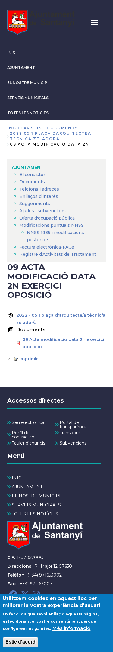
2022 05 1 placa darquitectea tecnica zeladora (50, 136)
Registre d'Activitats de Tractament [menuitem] (57, 254)
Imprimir (28, 358)
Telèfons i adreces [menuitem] (39, 189)
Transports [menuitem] (70, 433)
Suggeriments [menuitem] (34, 203)
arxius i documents (51, 128)
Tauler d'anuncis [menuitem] (28, 443)
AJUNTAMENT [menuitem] (28, 167)
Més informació (71, 628)
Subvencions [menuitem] (73, 443)
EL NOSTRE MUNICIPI (28, 82)
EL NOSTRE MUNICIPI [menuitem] (36, 496)
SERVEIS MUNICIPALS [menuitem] (36, 505)
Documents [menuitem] (32, 182)
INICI (12, 52)
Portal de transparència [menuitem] (74, 424)
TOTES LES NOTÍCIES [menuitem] (35, 514)
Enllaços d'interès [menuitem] (38, 196)
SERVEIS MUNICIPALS (28, 97)
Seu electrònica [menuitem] (28, 422)
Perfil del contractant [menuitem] (24, 435)
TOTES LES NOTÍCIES (28, 113)
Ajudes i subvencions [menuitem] (42, 211)
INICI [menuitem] (17, 478)
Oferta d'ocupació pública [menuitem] (47, 218)
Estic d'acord (20, 641)
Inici (13, 128)
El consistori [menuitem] (32, 174)
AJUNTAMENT (21, 67)
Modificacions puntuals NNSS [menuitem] (51, 225)
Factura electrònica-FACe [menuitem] (46, 247)
